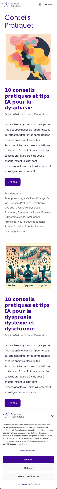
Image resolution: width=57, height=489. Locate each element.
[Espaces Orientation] (12, 4)
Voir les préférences (28, 476)
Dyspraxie (35, 207)
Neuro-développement (31, 221)
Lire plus (12, 182)
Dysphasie (22, 207)
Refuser (28, 468)
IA (24, 217)
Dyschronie (39, 203)
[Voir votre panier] (40, 4)
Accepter (28, 459)
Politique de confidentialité (28, 484)
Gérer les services (27, 450)
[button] (52, 416)
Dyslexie (9, 207)
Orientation (15, 193)
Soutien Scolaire (14, 226)
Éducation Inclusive (28, 212)
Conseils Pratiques (20, 203)
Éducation (10, 212)
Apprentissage (16, 198)
